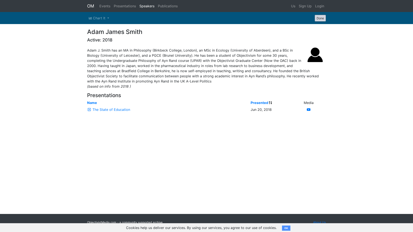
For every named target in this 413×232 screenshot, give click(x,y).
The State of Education (111, 109)
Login (319, 6)
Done (320, 18)
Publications (168, 6)
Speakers (146, 6)
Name (92, 103)
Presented (259, 103)
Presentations (125, 6)
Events (104, 6)
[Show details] (89, 109)
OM (90, 6)
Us (293, 6)
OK (286, 228)
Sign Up (305, 6)
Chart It (99, 18)
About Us (319, 222)
